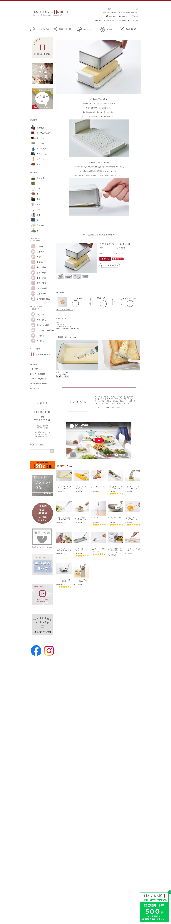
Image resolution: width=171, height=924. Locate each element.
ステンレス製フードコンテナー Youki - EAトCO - (115, 550)
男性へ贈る (41, 320)
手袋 (124, 12)
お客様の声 (122, 20)
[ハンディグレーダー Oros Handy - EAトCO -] (64, 542)
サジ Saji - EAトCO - (98, 549)
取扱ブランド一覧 (42, 355)
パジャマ (109, 12)
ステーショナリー (44, 154)
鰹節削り (128, 12)
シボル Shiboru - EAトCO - (98, 487)
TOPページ (97, 20)
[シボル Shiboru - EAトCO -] (98, 479)
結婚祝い (40, 246)
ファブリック (42, 178)
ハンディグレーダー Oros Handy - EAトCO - (64, 550)
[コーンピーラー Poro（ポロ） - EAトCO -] (81, 479)
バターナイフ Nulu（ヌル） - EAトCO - (64, 487)
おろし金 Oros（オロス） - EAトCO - (115, 487)
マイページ (124, 17)
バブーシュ (119, 12)
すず (38, 215)
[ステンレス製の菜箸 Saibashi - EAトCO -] (64, 511)
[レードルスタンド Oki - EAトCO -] (64, 573)
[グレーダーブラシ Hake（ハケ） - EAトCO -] (81, 542)
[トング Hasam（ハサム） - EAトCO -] (132, 479)
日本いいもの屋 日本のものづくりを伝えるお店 (47, 15)
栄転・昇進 (41, 267)
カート (136, 17)
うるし (39, 183)
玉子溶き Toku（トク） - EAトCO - (132, 519)
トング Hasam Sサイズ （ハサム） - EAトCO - (132, 550)
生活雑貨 (40, 128)
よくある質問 (134, 20)
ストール (133, 12)
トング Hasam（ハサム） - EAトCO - (132, 487)
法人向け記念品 (43, 299)
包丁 (137, 12)
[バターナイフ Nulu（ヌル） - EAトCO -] (64, 479)
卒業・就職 (41, 273)
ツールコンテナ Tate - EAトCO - (81, 581)
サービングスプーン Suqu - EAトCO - (81, 519)
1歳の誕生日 (42, 288)
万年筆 (104, 12)
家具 (38, 164)
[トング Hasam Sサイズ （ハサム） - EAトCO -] (132, 542)
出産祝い (40, 262)
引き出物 (40, 252)
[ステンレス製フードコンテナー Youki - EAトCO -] (115, 542)
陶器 (38, 199)
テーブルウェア (43, 133)
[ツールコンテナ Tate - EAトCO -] (81, 577)
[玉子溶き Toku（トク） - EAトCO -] (132, 511)
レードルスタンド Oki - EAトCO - (64, 581)
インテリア (41, 149)
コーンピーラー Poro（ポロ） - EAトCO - (81, 487)
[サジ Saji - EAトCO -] (98, 542)
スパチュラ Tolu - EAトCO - (115, 519)
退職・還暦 (41, 283)
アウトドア (41, 159)
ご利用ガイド (112, 17)
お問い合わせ (110, 20)
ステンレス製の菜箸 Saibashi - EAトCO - (64, 519)
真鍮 (38, 210)
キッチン (40, 138)
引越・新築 (41, 278)
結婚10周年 (41, 294)
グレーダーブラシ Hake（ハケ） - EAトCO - (81, 550)
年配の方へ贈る (43, 325)
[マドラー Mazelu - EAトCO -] (98, 515)
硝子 (38, 189)
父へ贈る (40, 336)
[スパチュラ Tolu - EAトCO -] (115, 511)
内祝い (39, 257)
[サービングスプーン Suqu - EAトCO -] (81, 511)
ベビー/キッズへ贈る (45, 330)
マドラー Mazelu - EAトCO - (98, 519)
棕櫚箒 (114, 12)
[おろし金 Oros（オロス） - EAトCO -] (115, 479)
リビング (40, 143)
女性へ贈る (41, 315)
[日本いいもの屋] (50, 13)
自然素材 (40, 225)
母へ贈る (40, 341)
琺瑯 (38, 204)
